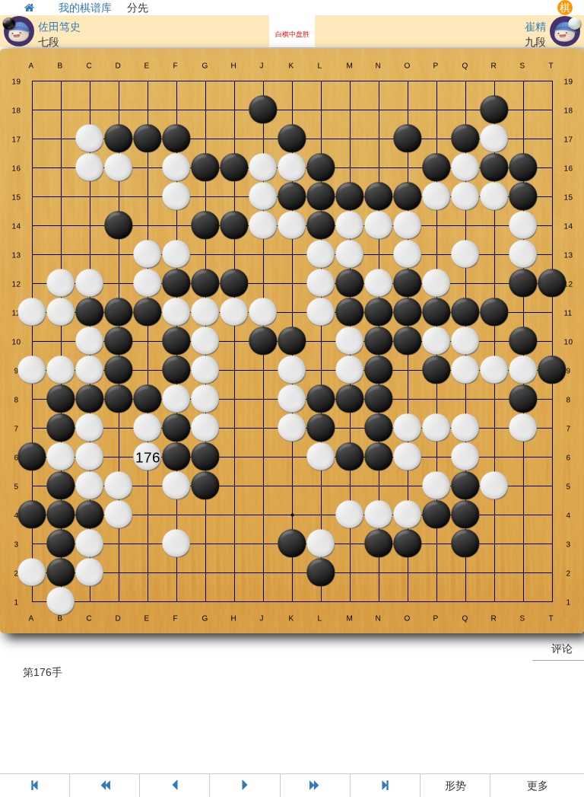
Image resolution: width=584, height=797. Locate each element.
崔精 (535, 27)
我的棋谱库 (85, 8)
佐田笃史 (59, 27)
